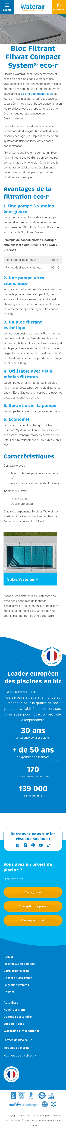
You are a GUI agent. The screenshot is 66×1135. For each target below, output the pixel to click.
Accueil (9, 956)
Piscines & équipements (19, 963)
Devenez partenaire (18, 1016)
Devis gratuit (33, 892)
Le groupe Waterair (16, 985)
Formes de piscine (16, 1040)
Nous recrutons (15, 1009)
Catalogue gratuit (33, 920)
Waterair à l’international (21, 1031)
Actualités (11, 1002)
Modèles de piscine (17, 1047)
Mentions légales (42, 1115)
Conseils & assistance (18, 978)
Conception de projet (33, 906)
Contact (9, 992)
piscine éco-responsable (37, 93)
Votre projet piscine (17, 971)
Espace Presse (14, 1023)
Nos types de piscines (18, 1055)
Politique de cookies (35, 1120)
